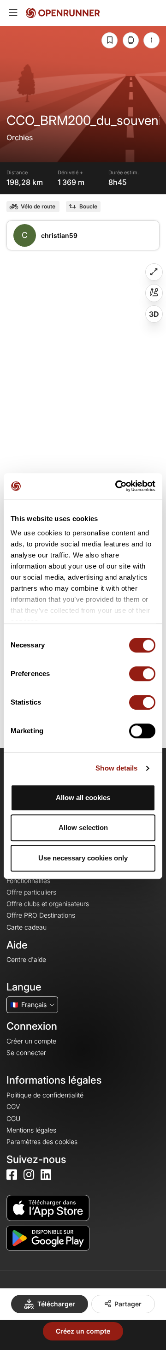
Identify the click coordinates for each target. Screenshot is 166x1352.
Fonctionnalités (28, 880)
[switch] (142, 673)
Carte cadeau (26, 927)
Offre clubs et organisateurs (47, 903)
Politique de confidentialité (44, 1095)
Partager (128, 1304)
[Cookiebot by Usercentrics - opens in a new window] (117, 486)
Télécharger (56, 1304)
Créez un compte (83, 1331)
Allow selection (83, 827)
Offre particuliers (31, 892)
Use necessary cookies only (83, 858)
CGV (13, 1106)
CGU (13, 1118)
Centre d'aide (26, 959)
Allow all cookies (83, 797)
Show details (116, 768)
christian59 (59, 235)
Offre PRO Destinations (40, 915)
